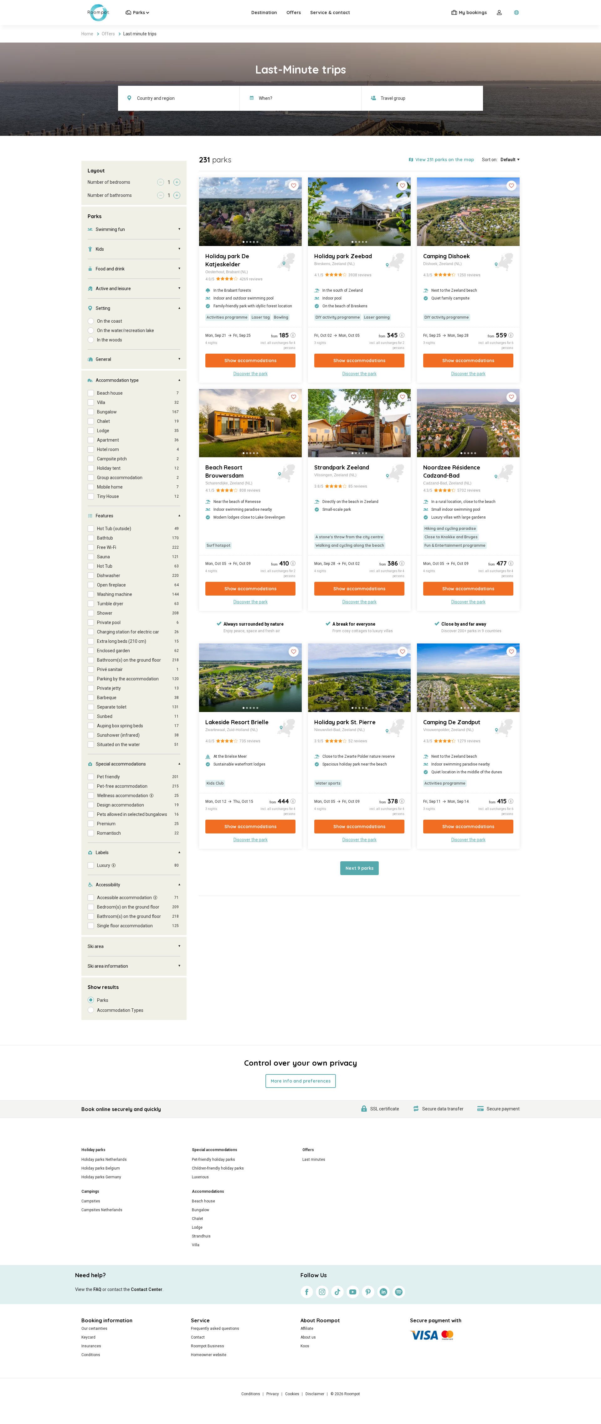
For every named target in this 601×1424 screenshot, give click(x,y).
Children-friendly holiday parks (218, 1168)
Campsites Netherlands (101, 1210)
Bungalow (200, 1210)
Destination (264, 12)
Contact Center (146, 1289)
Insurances (91, 1346)
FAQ (97, 1289)
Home (87, 33)
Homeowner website (208, 1355)
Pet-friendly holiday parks (213, 1159)
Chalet (197, 1219)
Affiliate (306, 1328)
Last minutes (313, 1159)
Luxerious (200, 1177)
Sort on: (489, 159)
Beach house (203, 1201)
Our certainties (94, 1328)
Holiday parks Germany (101, 1177)
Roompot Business (207, 1346)
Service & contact (330, 12)
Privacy (272, 1394)
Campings (90, 1191)
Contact (198, 1337)
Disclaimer (315, 1394)
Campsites (90, 1201)
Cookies (292, 1394)
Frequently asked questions (215, 1328)
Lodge (197, 1227)
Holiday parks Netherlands (104, 1159)
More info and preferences (301, 1081)
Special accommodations (214, 1150)
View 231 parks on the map (444, 159)
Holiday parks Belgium (100, 1168)
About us (308, 1337)
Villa (195, 1245)
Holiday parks (93, 1150)
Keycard (88, 1337)
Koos (304, 1346)
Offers (293, 12)
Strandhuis (201, 1236)
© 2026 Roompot (345, 1394)
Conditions (90, 1355)
